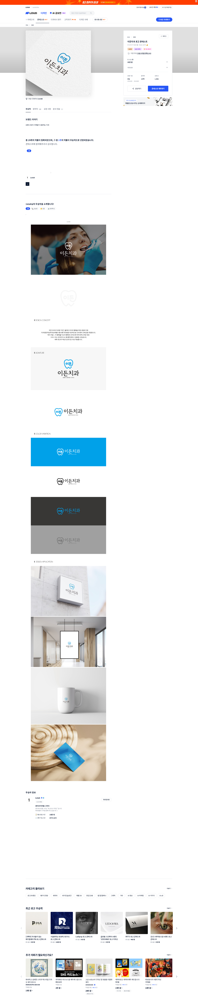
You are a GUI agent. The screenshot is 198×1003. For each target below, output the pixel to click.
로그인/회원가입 (166, 7)
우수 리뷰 (119, 991)
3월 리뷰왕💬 (127, 991)
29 (40, 109)
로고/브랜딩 (39, 802)
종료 (27, 25)
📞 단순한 (34, 209)
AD (196, 1)
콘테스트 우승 (90, 994)
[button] (147, 61)
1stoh (40, 99)
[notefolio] (36, 7)
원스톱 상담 (100, 19)
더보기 (168, 888)
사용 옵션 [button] (130, 67)
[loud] (28, 7)
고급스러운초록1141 (144, 53)
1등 (29, 151)
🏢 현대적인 (51, 209)
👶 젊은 (42, 209)
